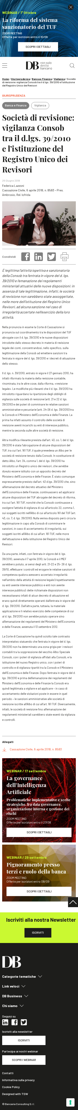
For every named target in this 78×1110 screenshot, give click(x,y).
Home (5, 78)
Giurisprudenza (20, 78)
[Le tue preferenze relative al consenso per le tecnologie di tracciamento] (70, 1102)
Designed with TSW (15, 1094)
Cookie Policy (11, 1087)
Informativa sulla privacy (18, 1080)
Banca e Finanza (42, 78)
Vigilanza (59, 78)
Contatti (7, 1073)
